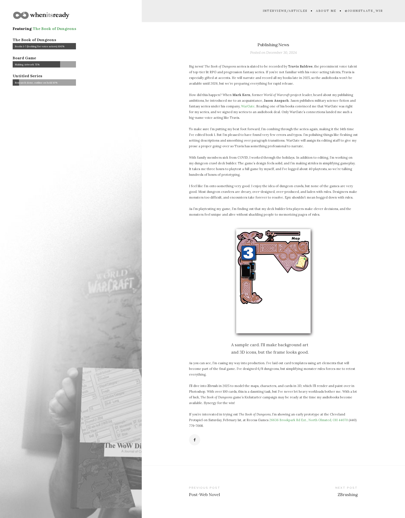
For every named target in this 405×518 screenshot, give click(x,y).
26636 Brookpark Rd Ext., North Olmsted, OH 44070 (308, 420)
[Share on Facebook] (194, 439)
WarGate (248, 106)
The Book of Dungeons (54, 28)
